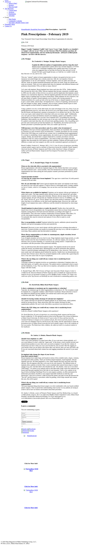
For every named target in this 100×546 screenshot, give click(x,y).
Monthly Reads (30, 29)
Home (23, 29)
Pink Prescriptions (40, 29)
